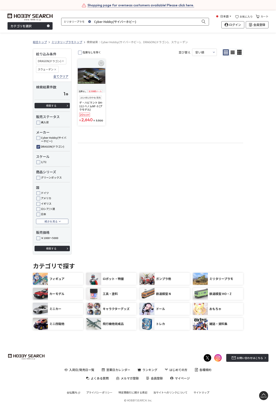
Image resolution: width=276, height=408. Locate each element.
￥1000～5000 (49, 238)
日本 (43, 214)
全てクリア (60, 76)
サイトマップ (201, 392)
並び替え (185, 52)
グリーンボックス (51, 177)
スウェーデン (46, 69)
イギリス (46, 203)
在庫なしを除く (92, 52)
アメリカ (46, 198)
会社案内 (72, 392)
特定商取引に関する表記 (132, 392)
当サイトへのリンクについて (170, 392)
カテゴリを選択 (21, 26)
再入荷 (45, 122)
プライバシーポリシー (99, 392)
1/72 (43, 162)
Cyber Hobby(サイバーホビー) (53, 139)
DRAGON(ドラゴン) (49, 61)
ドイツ (45, 193)
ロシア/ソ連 (48, 208)
